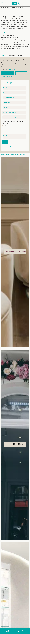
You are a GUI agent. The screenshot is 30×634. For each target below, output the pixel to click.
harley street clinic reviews (17, 42)
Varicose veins (7, 48)
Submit (5, 142)
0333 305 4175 (13, 69)
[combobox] (14, 112)
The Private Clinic (13, 37)
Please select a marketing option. (14, 130)
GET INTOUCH (7, 631)
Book (14, 3)
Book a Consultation (7, 73)
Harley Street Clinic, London (12, 17)
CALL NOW (22, 631)
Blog (6, 55)
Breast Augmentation (10, 39)
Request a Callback (21, 73)
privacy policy (10, 146)
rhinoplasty (21, 46)
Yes (6, 125)
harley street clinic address (17, 40)
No (6, 128)
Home (2, 55)
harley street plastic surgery (18, 44)
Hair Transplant (20, 39)
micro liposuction (13, 46)
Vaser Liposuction (15, 48)
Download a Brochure (6, 76)
